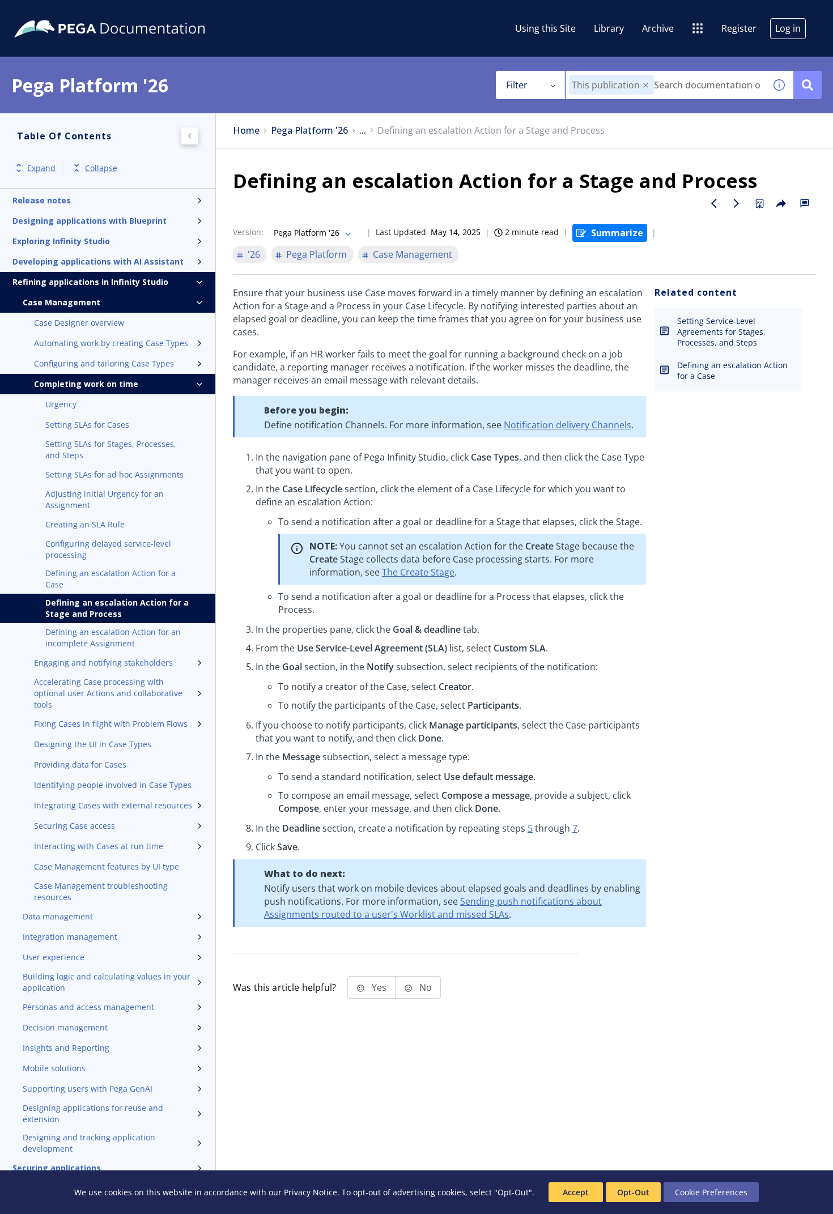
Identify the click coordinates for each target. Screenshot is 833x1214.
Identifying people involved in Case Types (113, 784)
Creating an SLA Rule (85, 524)
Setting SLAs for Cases (87, 424)
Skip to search (137, 13)
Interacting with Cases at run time (98, 846)
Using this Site (545, 28)
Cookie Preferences (711, 1192)
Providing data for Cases (80, 764)
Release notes (41, 200)
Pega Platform (316, 254)
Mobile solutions (54, 1068)
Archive (658, 28)
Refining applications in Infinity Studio (90, 281)
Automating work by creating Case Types (111, 343)
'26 (254, 254)
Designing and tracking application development (89, 1143)
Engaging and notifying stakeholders (103, 662)
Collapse (101, 168)
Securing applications (56, 1167)
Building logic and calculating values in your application (106, 982)
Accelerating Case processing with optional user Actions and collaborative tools (108, 693)
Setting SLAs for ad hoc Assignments (114, 474)
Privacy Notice (310, 1192)
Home (246, 130)
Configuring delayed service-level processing (108, 549)
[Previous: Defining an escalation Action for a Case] (714, 203)
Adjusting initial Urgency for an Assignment (104, 499)
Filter (517, 85)
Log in (788, 28)
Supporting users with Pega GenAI (87, 1088)
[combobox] (665, 85)
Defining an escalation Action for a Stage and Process (117, 608)
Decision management (65, 1027)
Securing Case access (74, 825)
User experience (53, 957)
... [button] (362, 130)
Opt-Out (633, 1192)
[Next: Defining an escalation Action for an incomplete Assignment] (736, 203)
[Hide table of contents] (189, 135)
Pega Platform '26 (309, 130)
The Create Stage (418, 572)
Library (609, 28)
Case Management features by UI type (106, 866)
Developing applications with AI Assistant (98, 261)
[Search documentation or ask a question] (807, 85)
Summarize (617, 233)
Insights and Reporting (66, 1047)
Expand (41, 168)
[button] (645, 85)
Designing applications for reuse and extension (93, 1113)
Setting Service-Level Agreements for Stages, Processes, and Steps (721, 332)
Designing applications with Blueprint (89, 220)
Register (738, 28)
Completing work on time (86, 383)
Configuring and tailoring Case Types (104, 363)
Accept (576, 1192)
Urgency (60, 404)
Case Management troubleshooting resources (101, 891)
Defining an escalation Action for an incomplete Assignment (113, 638)
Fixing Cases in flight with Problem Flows (111, 723)
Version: (248, 232)
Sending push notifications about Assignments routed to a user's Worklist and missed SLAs (433, 908)
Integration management (70, 936)
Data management (58, 916)
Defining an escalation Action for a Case (110, 579)
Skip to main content (50, 13)
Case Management (61, 302)
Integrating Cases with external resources (113, 805)
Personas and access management (88, 1007)
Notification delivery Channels (567, 425)
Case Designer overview (79, 322)
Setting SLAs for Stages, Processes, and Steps (110, 449)
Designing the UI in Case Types (92, 744)
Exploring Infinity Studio (61, 241)
